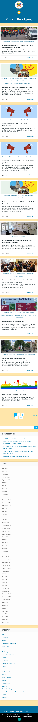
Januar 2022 (5, 591)
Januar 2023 (5, 557)
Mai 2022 (4, 579)
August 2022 (5, 571)
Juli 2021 (4, 608)
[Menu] (19, 12)
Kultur (30, 315)
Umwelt (4, 694)
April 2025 (5, 491)
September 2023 (6, 534)
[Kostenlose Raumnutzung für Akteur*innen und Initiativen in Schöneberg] (19, 228)
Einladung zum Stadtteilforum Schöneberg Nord (16, 456)
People (21, 41)
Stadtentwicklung (29, 41)
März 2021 (5, 619)
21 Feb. (7, 253)
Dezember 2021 (6, 594)
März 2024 (5, 520)
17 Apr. (7, 99)
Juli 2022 (4, 574)
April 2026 (5, 474)
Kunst (34, 315)
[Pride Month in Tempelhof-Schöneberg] (19, 383)
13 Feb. (7, 136)
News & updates (6, 677)
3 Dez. (6, 334)
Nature (4, 674)
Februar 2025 (6, 497)
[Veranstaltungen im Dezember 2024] (19, 304)
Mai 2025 (4, 488)
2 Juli (6, 405)
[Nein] (36, 717)
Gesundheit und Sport (7, 315)
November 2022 (6, 562)
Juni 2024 (5, 511)
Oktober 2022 (6, 565)
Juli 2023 (4, 539)
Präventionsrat (32, 78)
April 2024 (5, 517)
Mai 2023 (4, 545)
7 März (6, 216)
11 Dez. (7, 292)
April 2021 (5, 616)
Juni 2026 (5, 468)
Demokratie (21, 195)
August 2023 (5, 537)
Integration (5, 660)
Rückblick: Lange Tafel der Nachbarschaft (14, 438)
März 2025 (5, 494)
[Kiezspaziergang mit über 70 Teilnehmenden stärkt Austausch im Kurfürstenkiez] (19, 33)
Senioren (13, 80)
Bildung (19, 312)
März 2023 (5, 551)
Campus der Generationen (9, 643)
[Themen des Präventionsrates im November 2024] (19, 265)
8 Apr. (6, 175)
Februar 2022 (6, 588)
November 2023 (6, 528)
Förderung (11, 78)
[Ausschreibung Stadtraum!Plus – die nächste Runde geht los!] (19, 149)
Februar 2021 (6, 622)
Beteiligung (6, 41)
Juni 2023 (5, 542)
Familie (32, 312)
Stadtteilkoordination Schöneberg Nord (16, 83)
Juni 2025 (5, 485)
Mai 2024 (4, 514)
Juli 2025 (4, 482)
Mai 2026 (4, 471)
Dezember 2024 (6, 500)
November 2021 (6, 596)
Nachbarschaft (15, 41)
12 (21, 417)
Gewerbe (4, 657)
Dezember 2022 (6, 559)
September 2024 (6, 505)
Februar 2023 (6, 554)
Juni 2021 (5, 611)
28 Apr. (7, 58)
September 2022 (6, 568)
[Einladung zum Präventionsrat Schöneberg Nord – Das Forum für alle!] (19, 187)
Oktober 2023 (6, 531)
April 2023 (5, 548)
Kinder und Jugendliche (22, 157)
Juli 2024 (4, 508)
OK (19, 719)
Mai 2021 (4, 614)
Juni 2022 (5, 577)
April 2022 (5, 582)
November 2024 (6, 502)
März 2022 (5, 585)
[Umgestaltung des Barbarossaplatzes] (19, 346)
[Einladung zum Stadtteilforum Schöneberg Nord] (19, 70)
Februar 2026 (6, 477)
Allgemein (7, 195)
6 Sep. (6, 370)
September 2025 (6, 480)
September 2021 (6, 602)
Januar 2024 (5, 522)
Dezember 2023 (6, 525)
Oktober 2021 (6, 599)
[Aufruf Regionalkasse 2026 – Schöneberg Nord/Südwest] (19, 112)
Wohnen (29, 83)
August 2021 (5, 605)
